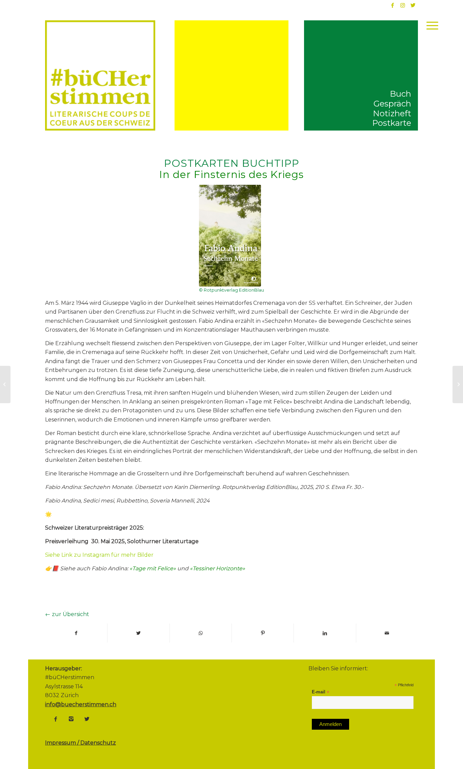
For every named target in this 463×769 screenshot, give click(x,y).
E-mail (320, 692)
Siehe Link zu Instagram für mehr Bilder (99, 555)
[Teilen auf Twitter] (138, 633)
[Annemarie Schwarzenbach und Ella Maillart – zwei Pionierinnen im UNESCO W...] (5, 384)
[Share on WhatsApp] (201, 633)
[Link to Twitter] (413, 5)
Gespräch (392, 104)
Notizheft (392, 113)
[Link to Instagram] (403, 5)
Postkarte (391, 123)
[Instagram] (71, 719)
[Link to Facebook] (392, 5)
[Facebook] (56, 719)
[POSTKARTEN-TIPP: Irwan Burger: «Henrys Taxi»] (457, 384)
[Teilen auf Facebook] (76, 633)
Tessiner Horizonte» (219, 568)
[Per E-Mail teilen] (387, 633)
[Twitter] (87, 719)
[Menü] (430, 25)
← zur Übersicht (67, 614)
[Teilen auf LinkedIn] (325, 633)
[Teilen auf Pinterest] (263, 633)
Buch (400, 94)
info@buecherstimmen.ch (80, 704)
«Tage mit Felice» (152, 568)
